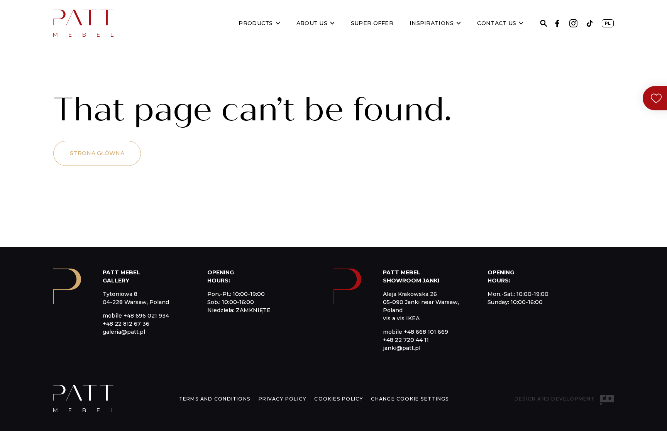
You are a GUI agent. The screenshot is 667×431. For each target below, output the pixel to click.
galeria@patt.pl (124, 331)
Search (544, 23)
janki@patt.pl (401, 348)
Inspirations (432, 23)
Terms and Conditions (215, 399)
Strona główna (97, 153)
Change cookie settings (410, 399)
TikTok (590, 23)
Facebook (557, 23)
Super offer (372, 23)
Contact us (496, 23)
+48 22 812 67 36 (126, 323)
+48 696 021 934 (146, 315)
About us (311, 23)
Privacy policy (282, 399)
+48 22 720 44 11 (406, 339)
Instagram (573, 23)
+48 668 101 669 (426, 331)
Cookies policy (338, 399)
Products (256, 23)
